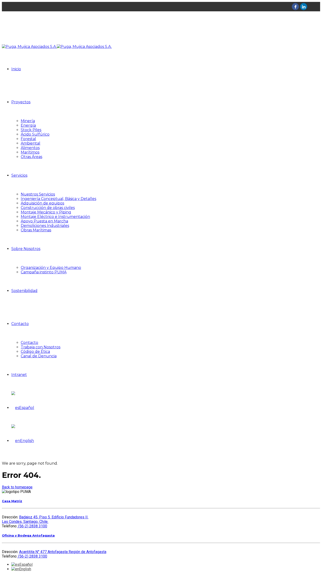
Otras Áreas (31, 156)
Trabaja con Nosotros (40, 347)
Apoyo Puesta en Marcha (44, 221)
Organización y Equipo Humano (51, 267)
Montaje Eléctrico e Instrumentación (55, 216)
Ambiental (30, 143)
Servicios (19, 175)
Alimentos (30, 148)
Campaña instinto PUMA (43, 272)
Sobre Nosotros (25, 248)
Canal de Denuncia (39, 356)
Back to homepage (17, 487)
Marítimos (30, 152)
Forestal (28, 139)
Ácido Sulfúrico (35, 134)
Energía (28, 125)
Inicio (16, 69)
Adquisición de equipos (42, 203)
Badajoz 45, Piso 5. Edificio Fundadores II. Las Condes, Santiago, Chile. (45, 519)
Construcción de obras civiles (48, 207)
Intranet (19, 374)
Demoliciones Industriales (45, 225)
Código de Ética (35, 351)
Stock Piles (31, 130)
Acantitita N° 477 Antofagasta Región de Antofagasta (62, 552)
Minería (28, 121)
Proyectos (20, 102)
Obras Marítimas (36, 230)
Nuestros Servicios (38, 194)
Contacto (20, 323)
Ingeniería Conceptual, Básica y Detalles (58, 198)
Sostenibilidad (24, 290)
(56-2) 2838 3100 (32, 526)
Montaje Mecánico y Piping (46, 212)
